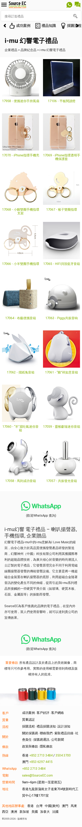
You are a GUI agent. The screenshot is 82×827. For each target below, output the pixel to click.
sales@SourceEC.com (37, 775)
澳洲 (14, 812)
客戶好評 (43, 713)
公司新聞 (57, 739)
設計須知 (64, 726)
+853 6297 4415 (41, 762)
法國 (55, 812)
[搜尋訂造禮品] (75, 16)
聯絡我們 (46, 733)
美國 (34, 812)
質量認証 (28, 719)
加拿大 (45, 812)
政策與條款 (30, 746)
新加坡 (24, 812)
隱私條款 (46, 746)
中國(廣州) (52, 806)
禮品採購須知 (46, 726)
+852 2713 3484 (41, 755)
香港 (30, 806)
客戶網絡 (57, 713)
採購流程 (28, 726)
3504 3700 (63, 755)
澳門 (65, 806)
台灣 (39, 806)
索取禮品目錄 (63, 733)
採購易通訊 (41, 739)
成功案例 (28, 713)
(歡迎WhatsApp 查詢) (41, 515)
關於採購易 (30, 733)
